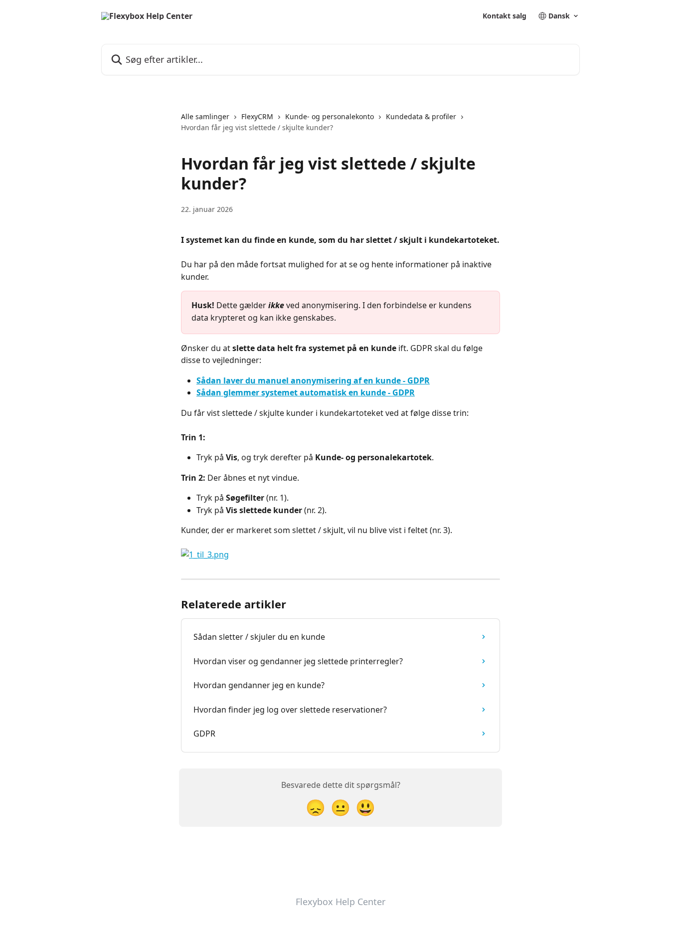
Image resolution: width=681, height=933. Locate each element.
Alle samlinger (205, 116)
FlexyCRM (257, 116)
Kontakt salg (504, 15)
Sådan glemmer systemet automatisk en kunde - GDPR (305, 392)
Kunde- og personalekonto (329, 116)
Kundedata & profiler (421, 116)
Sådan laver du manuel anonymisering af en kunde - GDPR (313, 380)
